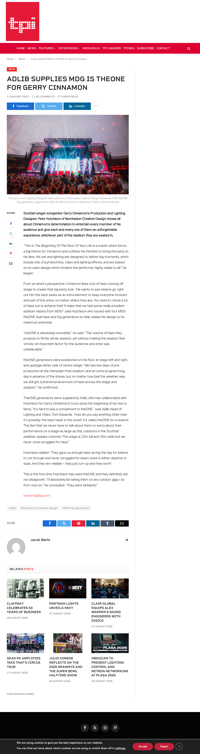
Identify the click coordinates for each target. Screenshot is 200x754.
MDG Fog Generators (76, 508)
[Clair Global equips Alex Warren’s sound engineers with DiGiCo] (110, 588)
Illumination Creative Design (39, 508)
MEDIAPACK (91, 48)
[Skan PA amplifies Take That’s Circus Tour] (25, 643)
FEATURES (46, 48)
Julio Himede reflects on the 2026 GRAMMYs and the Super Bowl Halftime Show (65, 666)
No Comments (45, 96)
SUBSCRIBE (145, 48)
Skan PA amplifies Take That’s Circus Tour (23, 662)
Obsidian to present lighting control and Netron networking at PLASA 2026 (109, 666)
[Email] (11, 263)
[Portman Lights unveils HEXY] (68, 588)
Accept (142, 746)
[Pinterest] (11, 253)
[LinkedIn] (11, 243)
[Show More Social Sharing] (96, 106)
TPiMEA (129, 48)
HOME (21, 48)
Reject (164, 746)
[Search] (188, 48)
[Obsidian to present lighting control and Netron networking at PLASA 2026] (110, 643)
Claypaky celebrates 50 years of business (24, 608)
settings (120, 748)
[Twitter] (11, 233)
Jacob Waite (40, 540)
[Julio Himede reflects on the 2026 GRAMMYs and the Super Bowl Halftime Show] (68, 643)
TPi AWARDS (112, 48)
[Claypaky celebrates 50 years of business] (25, 588)
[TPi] (22, 21)
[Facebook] (11, 223)
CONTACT (163, 48)
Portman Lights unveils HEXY (64, 606)
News (11, 69)
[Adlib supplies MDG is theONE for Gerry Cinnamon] (68, 154)
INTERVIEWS (68, 48)
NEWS (31, 48)
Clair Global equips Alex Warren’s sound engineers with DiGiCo (106, 612)
